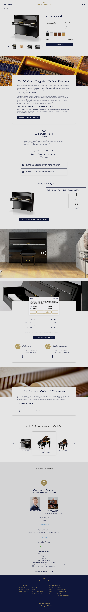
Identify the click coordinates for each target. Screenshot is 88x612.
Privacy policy (55, 298)
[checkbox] (31, 306)
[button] (32, 298)
